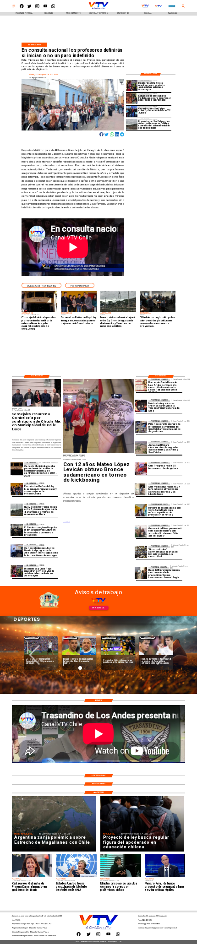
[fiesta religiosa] (141, 385)
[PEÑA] (141, 406)
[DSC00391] (17, 530)
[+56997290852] (53, 7)
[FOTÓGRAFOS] (131, 98)
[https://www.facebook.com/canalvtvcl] (22, 7)
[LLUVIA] (17, 510)
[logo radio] (171, 6)
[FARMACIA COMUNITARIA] (141, 427)
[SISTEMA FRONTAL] (131, 124)
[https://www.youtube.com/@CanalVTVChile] (46, 7)
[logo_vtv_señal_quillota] (158, 6)
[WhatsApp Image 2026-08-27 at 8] (141, 510)
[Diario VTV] (14, 7)
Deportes (31, 637)
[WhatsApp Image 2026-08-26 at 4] (141, 489)
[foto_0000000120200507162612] (17, 468)
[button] (41, 285)
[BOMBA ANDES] (141, 552)
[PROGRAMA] (17, 551)
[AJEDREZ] (141, 468)
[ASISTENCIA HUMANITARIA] (131, 86)
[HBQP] (141, 573)
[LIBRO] (141, 531)
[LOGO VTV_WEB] (98, 9)
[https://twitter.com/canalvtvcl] (29, 7)
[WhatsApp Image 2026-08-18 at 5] (131, 111)
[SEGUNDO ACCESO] (141, 448)
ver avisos (98, 608)
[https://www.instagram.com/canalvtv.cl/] (37, 7)
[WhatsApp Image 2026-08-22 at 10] (17, 489)
